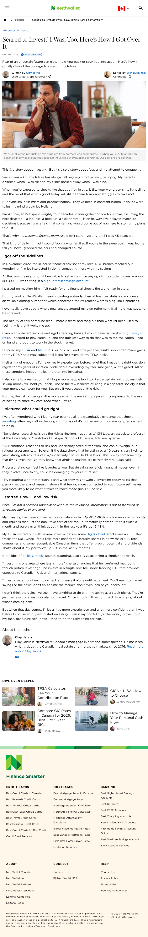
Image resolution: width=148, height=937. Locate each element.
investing (9, 421)
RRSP (42, 350)
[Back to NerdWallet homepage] (5, 20)
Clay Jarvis (33, 72)
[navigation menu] (7, 8)
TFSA (26, 350)
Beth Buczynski (136, 72)
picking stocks (33, 556)
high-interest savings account (66, 281)
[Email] (17, 657)
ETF (132, 534)
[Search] (141, 8)
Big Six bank (96, 534)
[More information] (49, 76)
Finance (19, 20)
